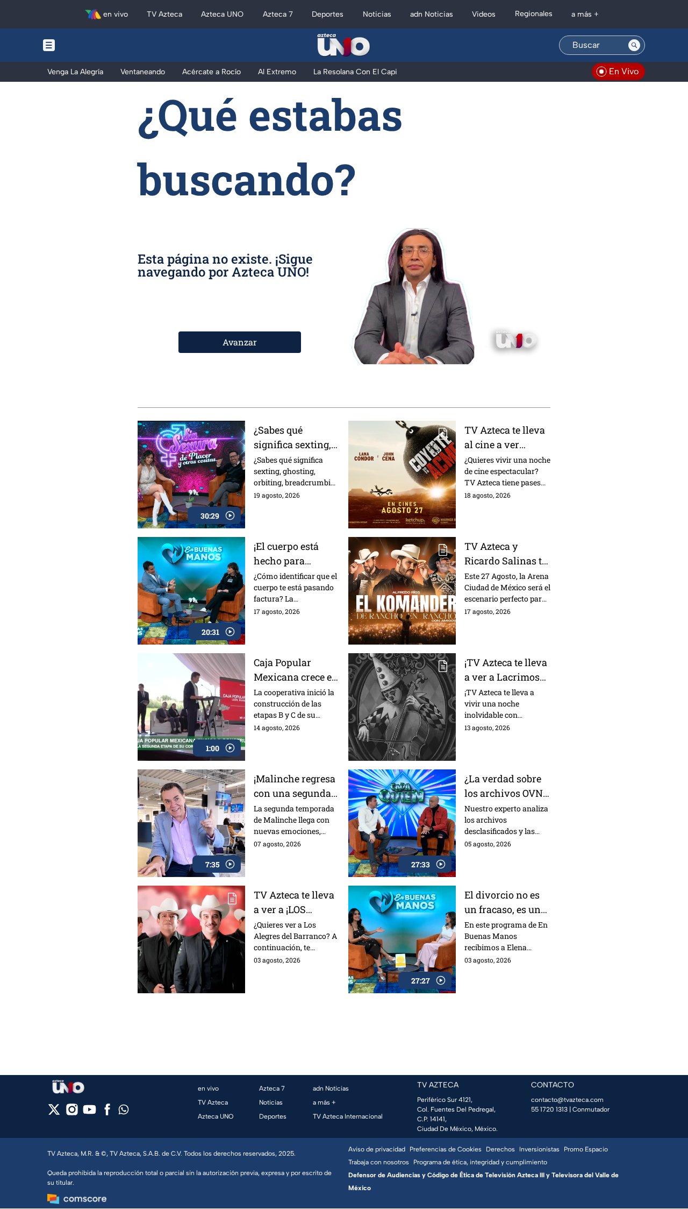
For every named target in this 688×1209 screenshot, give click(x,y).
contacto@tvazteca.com (567, 1100)
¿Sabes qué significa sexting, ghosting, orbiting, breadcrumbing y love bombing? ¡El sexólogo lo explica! (295, 437)
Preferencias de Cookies (446, 1149)
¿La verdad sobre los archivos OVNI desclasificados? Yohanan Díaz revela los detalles (505, 786)
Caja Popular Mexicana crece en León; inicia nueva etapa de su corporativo (296, 670)
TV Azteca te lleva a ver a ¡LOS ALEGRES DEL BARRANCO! (294, 902)
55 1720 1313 (549, 1109)
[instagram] (71, 1113)
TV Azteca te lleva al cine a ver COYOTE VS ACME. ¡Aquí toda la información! (506, 437)
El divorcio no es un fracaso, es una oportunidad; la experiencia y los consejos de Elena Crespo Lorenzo (505, 902)
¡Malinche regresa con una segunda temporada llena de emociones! (294, 786)
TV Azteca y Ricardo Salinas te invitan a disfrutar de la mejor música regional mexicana (507, 554)
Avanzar (240, 342)
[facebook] (107, 1113)
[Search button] (634, 45)
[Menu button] (86, 45)
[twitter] (54, 1113)
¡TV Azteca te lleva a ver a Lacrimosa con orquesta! (505, 670)
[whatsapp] (123, 1112)
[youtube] (89, 1113)
